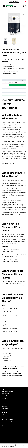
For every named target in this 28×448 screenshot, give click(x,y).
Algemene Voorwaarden (7, 391)
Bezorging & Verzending (7, 395)
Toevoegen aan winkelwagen (17, 84)
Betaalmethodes (6, 393)
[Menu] (25, 6)
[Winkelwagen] (23, 6)
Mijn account (5, 406)
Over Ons (4, 397)
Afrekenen (4, 405)
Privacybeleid (5, 398)
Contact (3, 414)
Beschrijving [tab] (14, 93)
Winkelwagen (5, 408)
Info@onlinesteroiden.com (8, 419)
